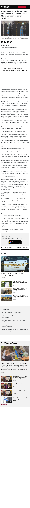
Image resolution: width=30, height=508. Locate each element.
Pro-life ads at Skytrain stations (12, 68)
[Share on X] (2, 42)
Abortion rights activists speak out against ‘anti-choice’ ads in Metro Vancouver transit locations (14, 14)
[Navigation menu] (28, 7)
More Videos (4, 404)
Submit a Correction (8, 247)
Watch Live (22, 7)
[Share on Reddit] (8, 42)
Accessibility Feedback (22, 247)
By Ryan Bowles (5, 45)
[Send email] (11, 42)
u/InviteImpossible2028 (11, 70)
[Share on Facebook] (5, 42)
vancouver (23, 70)
